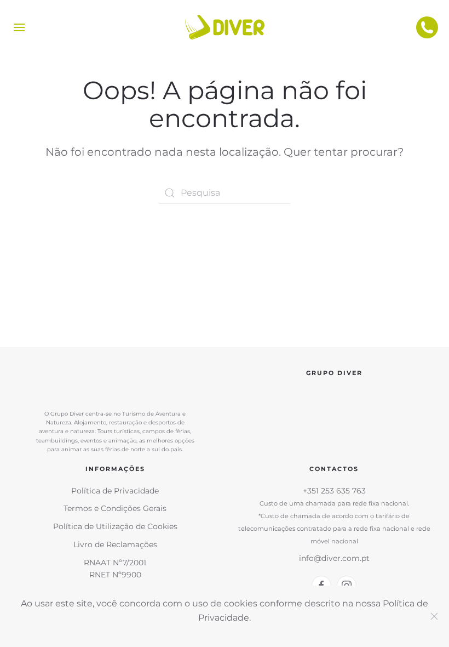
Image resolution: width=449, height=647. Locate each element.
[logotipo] (224, 27)
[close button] (434, 616)
